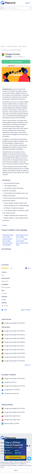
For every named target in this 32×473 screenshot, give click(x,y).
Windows (3, 46)
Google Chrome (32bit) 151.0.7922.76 (14, 346)
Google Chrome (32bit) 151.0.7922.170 (14, 334)
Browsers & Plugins (12, 46)
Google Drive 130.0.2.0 (10, 382)
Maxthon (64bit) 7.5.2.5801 (11, 423)
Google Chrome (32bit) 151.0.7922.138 (14, 338)
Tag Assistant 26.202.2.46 (11, 393)
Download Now (15, 457)
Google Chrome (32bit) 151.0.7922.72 (14, 349)
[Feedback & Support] (29, 459)
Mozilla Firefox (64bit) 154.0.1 (12, 419)
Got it (16, 470)
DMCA (2, 451)
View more (27, 365)
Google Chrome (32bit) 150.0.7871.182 (14, 353)
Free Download (16, 62)
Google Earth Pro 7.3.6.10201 (12, 389)
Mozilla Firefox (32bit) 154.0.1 (12, 416)
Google (4, 299)
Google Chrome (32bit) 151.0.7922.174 (14, 331)
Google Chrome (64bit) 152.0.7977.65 (14, 386)
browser (4, 225)
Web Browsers (22, 46)
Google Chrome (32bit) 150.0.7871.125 (14, 361)
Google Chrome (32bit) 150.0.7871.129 (14, 357)
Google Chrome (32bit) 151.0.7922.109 (14, 342)
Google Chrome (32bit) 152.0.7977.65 (14, 323)
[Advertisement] (16, 28)
